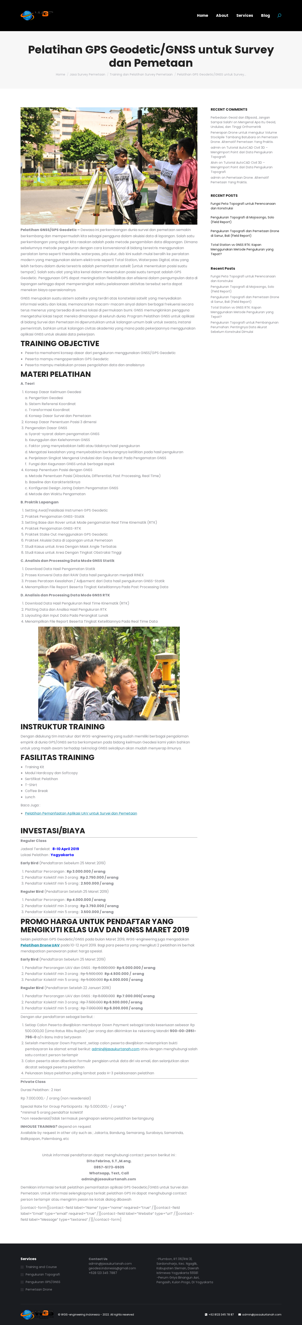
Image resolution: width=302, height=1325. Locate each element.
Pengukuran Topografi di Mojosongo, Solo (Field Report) (242, 219)
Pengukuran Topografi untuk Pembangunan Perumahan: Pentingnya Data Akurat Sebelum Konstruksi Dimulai (245, 327)
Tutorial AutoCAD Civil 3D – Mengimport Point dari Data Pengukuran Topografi (242, 152)
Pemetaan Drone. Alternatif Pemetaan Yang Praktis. (244, 139)
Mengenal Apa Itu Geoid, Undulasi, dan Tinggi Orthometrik (243, 124)
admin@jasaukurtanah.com (116, 1049)
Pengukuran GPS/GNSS (43, 1282)
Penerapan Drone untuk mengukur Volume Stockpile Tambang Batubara (244, 134)
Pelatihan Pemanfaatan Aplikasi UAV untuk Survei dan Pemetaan (81, 813)
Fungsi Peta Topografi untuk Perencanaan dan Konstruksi (243, 205)
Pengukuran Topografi (43, 1274)
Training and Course (41, 1267)
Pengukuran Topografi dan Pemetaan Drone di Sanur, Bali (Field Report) (245, 233)
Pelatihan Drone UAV (40, 945)
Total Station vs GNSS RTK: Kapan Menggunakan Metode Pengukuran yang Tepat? (242, 249)
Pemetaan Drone (39, 1289)
